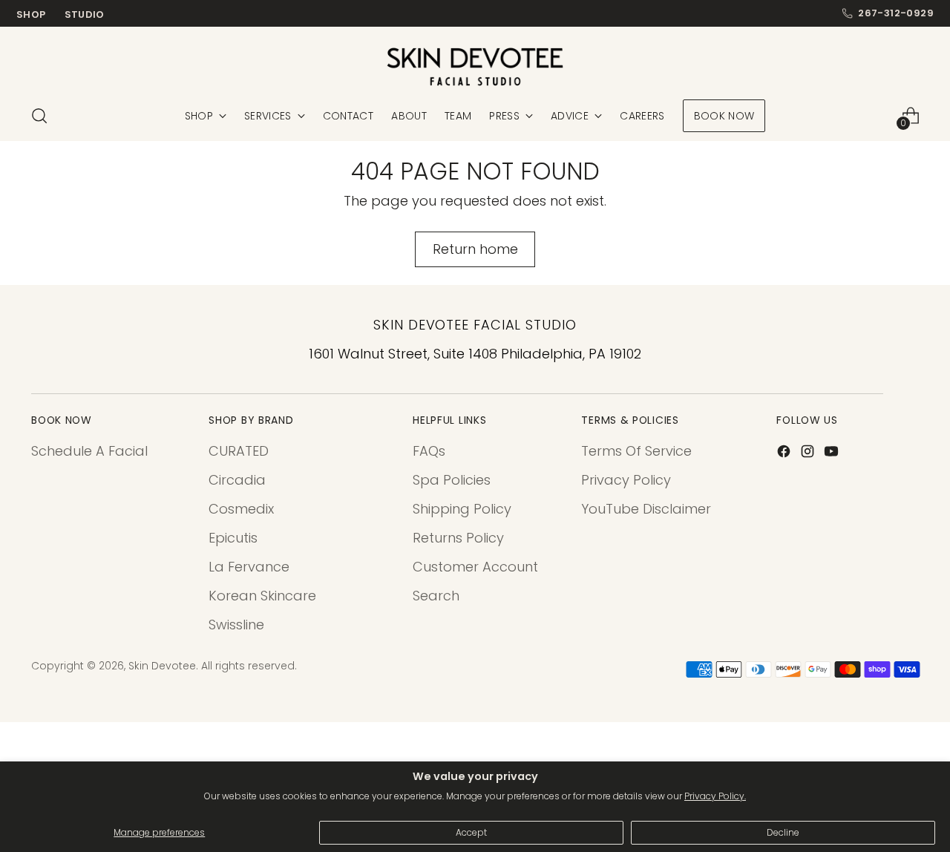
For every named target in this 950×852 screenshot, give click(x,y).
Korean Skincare (262, 595)
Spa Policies (452, 480)
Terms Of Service (636, 451)
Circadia (237, 480)
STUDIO (85, 14)
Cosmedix (241, 508)
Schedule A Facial (89, 451)
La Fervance (249, 566)
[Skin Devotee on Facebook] (785, 454)
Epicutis (233, 537)
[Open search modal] (39, 116)
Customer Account (475, 566)
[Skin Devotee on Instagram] (809, 454)
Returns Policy (458, 537)
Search (436, 595)
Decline (783, 832)
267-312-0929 (896, 13)
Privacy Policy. (715, 796)
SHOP (31, 14)
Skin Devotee (162, 665)
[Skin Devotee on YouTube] (833, 454)
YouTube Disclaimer (646, 508)
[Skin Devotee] (475, 67)
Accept (471, 832)
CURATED (239, 451)
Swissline (236, 624)
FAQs (429, 451)
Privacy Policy (626, 480)
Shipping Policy (462, 508)
